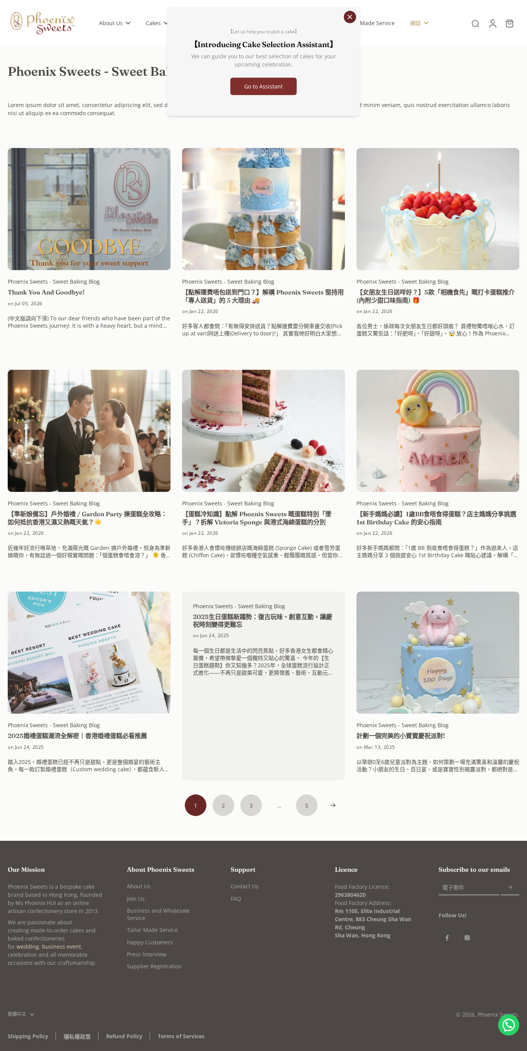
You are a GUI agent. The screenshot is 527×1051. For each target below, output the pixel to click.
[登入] (492, 23)
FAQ (236, 898)
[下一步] (333, 805)
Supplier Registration (154, 966)
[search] (475, 23)
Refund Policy (124, 1036)
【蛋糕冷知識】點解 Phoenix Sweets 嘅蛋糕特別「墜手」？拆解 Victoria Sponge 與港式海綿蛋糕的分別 (256, 518)
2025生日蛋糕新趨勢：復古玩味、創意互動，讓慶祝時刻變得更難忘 (262, 620)
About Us (138, 886)
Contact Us (244, 886)
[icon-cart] (509, 23)
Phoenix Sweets (498, 1014)
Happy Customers (150, 942)
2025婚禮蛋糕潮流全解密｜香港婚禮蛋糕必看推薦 (77, 736)
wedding (28, 946)
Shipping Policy (28, 1036)
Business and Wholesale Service (158, 914)
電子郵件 (453, 887)
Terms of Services (181, 1036)
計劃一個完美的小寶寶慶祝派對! (400, 736)
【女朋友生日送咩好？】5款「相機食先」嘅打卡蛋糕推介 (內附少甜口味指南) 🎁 (435, 296)
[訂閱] (510, 887)
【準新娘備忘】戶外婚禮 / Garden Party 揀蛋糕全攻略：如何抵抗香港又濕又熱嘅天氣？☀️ (87, 518)
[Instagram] (467, 937)
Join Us (136, 898)
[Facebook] (447, 937)
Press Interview (146, 954)
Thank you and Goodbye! (46, 292)
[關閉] (349, 17)
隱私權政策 (77, 1036)
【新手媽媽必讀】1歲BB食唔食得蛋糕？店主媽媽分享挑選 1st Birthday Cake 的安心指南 (436, 518)
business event (61, 946)
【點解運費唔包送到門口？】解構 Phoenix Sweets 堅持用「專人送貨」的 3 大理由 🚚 (263, 296)
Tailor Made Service (152, 930)
